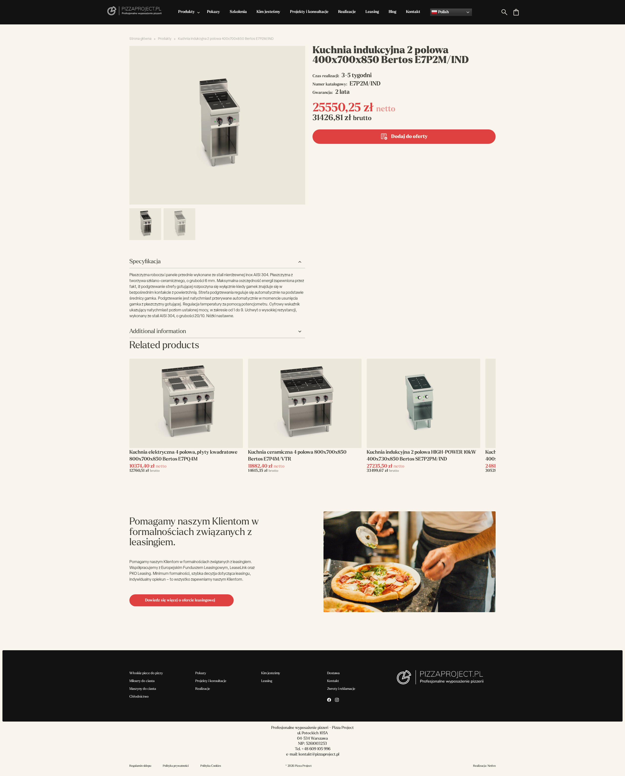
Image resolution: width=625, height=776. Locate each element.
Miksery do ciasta (142, 681)
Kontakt (413, 12)
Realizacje (347, 12)
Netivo (492, 766)
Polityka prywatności (176, 766)
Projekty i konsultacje (309, 12)
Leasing (372, 12)
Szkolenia (238, 12)
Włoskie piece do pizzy (146, 673)
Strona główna (140, 39)
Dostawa (333, 673)
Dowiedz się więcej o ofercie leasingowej (180, 600)
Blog (392, 12)
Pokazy (213, 12)
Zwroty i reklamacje (341, 689)
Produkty (186, 12)
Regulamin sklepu (140, 766)
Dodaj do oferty (409, 136)
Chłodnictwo (139, 697)
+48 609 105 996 (316, 749)
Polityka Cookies (210, 766)
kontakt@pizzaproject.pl (319, 754)
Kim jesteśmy (268, 12)
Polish (443, 12)
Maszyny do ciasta (142, 689)
